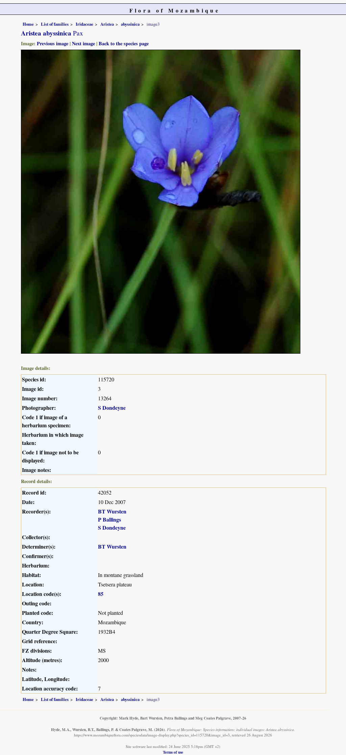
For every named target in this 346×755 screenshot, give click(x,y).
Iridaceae (84, 24)
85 (100, 594)
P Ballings (109, 519)
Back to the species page (124, 43)
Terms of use (173, 752)
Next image (83, 43)
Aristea (107, 24)
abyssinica (130, 24)
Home (28, 24)
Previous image (52, 43)
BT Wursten (112, 511)
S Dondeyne (112, 407)
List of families (55, 24)
